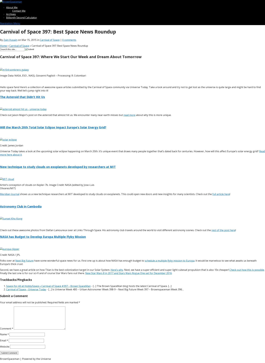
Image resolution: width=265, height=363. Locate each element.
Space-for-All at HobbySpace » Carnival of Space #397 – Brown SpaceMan (48, 286)
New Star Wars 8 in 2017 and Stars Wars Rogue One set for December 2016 (128, 273)
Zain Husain (10, 40)
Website (4, 346)
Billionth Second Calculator (21, 17)
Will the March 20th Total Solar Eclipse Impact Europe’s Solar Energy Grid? (53, 127)
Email (4, 340)
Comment (6, 328)
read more (129, 115)
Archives (11, 14)
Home (3, 45)
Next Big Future (24, 260)
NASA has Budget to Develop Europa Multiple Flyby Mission (43, 237)
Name (4, 334)
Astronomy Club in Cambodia (21, 206)
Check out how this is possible (246, 270)
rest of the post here (223, 230)
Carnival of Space (50, 40)
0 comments (69, 40)
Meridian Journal (9, 194)
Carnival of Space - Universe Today (26, 289)
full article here (221, 194)
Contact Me (18, 11)
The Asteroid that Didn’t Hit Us (22, 97)
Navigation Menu (10, 23)
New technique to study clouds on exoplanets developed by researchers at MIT (58, 167)
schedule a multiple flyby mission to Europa (169, 260)
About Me (11, 7)
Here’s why (117, 270)
